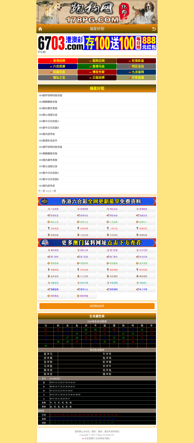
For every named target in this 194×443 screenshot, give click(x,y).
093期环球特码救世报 (50, 147)
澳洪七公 (84, 289)
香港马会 (84, 215)
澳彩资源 (55, 250)
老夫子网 (84, 283)
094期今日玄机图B (49, 127)
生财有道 (55, 228)
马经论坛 (55, 283)
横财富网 (143, 276)
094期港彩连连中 (48, 140)
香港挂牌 (84, 209)
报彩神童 (84, 296)
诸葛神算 (55, 270)
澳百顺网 (114, 289)
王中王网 (143, 250)
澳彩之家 (84, 250)
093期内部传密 (47, 186)
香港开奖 (143, 228)
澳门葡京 (114, 257)
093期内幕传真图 (48, 160)
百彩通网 (114, 276)
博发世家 (114, 215)
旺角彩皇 (55, 215)
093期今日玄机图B (49, 179)
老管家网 (84, 263)
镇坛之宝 (55, 222)
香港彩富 (143, 235)
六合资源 (55, 209)
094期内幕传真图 (48, 108)
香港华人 (143, 222)
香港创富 (55, 235)
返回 (154, 29)
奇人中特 (143, 289)
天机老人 (143, 283)
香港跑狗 (143, 209)
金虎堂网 (55, 276)
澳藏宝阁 (55, 289)
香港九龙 (84, 222)
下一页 (41, 191)
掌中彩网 (143, 270)
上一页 (52, 191)
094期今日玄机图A (49, 121)
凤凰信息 (143, 215)
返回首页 (40, 29)
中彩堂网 (114, 283)
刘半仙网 (84, 270)
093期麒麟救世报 (48, 153)
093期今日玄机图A (49, 173)
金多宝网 (143, 263)
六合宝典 (114, 222)
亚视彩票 (84, 228)
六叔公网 (84, 235)
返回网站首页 (97, 306)
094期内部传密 (47, 134)
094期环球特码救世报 (50, 95)
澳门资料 (55, 257)
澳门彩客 (114, 250)
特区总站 (114, 209)
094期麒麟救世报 (48, 102)
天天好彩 (114, 235)
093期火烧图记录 (48, 166)
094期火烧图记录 (48, 115)
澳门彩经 (84, 257)
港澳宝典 (55, 263)
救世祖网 (114, 270)
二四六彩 (114, 228)
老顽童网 (114, 263)
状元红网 (143, 257)
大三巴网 (84, 276)
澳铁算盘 (55, 296)
